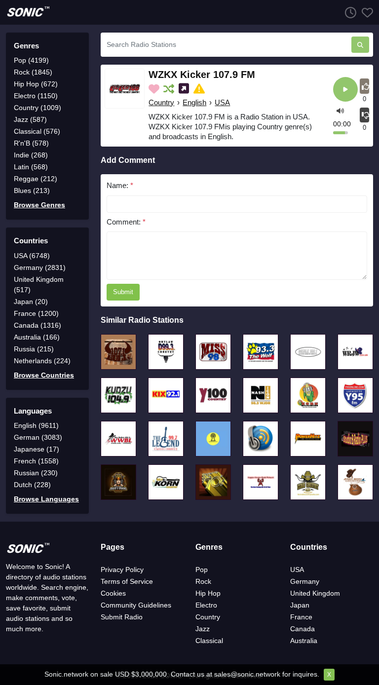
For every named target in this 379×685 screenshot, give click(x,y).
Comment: (126, 222)
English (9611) (36, 425)
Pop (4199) (31, 60)
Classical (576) (37, 131)
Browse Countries (44, 375)
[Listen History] (348, 12)
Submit (123, 292)
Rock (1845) (33, 72)
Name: (120, 185)
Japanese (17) (36, 449)
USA (222, 102)
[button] (340, 110)
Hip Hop (208, 593)
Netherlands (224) (42, 361)
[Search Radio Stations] (360, 45)
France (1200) (36, 313)
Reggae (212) (35, 179)
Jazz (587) (30, 119)
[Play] (345, 90)
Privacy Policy (122, 569)
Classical (209, 641)
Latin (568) (31, 167)
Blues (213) (32, 190)
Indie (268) (31, 155)
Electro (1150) (36, 96)
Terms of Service (127, 581)
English (194, 102)
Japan (299, 605)
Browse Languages (46, 499)
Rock (203, 581)
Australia (303, 641)
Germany (304, 581)
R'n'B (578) (31, 143)
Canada (302, 629)
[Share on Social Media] (184, 88)
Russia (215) (34, 349)
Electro (206, 605)
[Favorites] (364, 12)
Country (161, 102)
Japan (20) (31, 301)
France (301, 617)
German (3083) (38, 437)
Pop (201, 569)
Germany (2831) (40, 267)
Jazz (202, 629)
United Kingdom (315, 593)
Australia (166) (37, 337)
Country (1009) (37, 108)
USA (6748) (32, 256)
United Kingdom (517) (39, 284)
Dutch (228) (32, 485)
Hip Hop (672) (36, 84)
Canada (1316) (37, 325)
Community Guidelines (136, 605)
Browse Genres (39, 205)
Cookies (113, 593)
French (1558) (36, 461)
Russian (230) (36, 473)
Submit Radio (122, 617)
